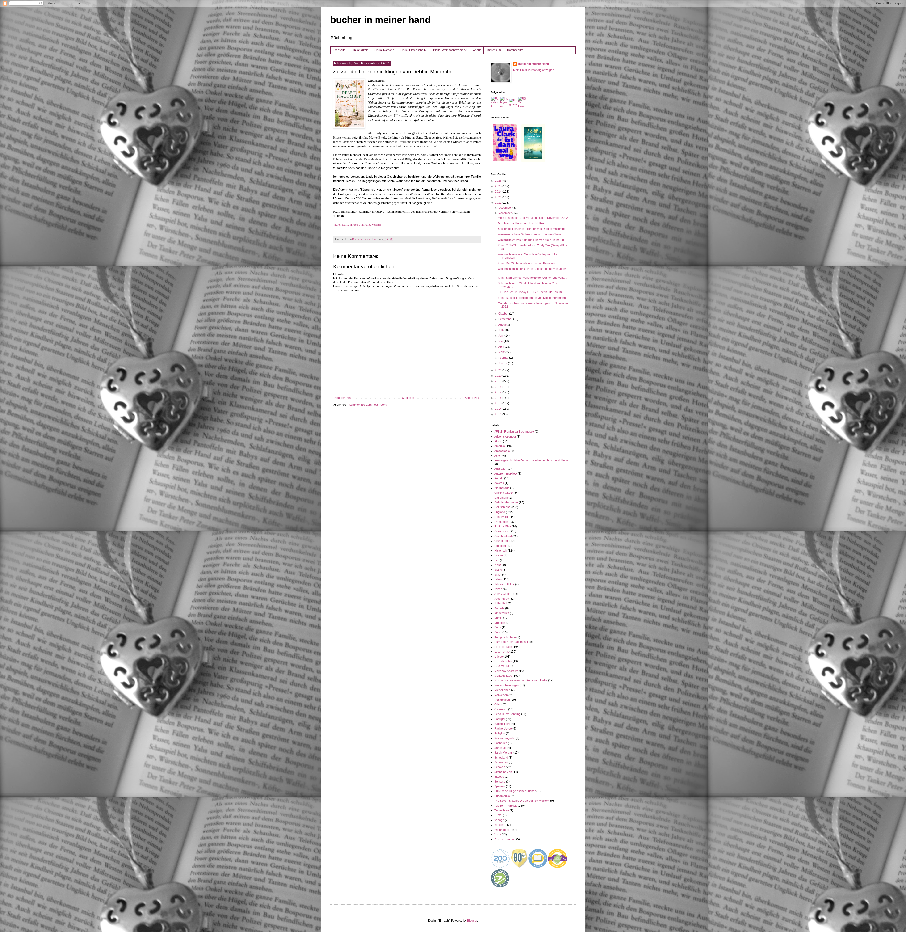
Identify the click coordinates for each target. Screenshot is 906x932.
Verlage (499, 820)
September (505, 319)
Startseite (339, 50)
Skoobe (499, 776)
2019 (498, 381)
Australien (500, 468)
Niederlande (502, 690)
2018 (498, 386)
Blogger (472, 920)
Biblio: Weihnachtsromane (450, 50)
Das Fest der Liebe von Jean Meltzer (521, 223)
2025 (498, 186)
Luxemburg (501, 666)
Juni (501, 335)
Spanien (499, 786)
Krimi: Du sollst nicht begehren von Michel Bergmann (532, 297)
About (477, 50)
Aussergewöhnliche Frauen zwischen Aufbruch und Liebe (531, 460)
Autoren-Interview (505, 473)
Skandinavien (503, 772)
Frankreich (501, 521)
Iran (496, 560)
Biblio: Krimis (360, 50)
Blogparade (501, 488)
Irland (498, 565)
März (501, 352)
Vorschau (500, 825)
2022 (498, 202)
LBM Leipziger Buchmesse (511, 642)
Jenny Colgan (503, 593)
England (499, 512)
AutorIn (498, 478)
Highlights (500, 546)
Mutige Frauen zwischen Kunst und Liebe (520, 680)
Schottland (501, 757)
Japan (498, 589)
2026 (498, 180)
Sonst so (499, 781)
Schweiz (499, 767)
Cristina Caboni (504, 492)
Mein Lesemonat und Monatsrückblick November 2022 (533, 217)
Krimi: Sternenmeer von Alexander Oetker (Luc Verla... (532, 277)
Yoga (497, 834)
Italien (498, 579)
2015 (498, 403)
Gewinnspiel (502, 531)
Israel (497, 574)
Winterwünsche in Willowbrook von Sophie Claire (529, 234)
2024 (498, 191)
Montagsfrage (503, 675)
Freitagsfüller (502, 526)
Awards (499, 483)
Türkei (498, 815)
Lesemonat (501, 651)
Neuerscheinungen (506, 685)
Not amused (502, 699)
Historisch (500, 550)
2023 (498, 197)
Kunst (498, 632)
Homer (498, 555)
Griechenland (503, 536)
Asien (498, 455)
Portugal (499, 719)
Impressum (494, 50)
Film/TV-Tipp (502, 517)
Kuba (497, 627)
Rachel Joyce (503, 728)
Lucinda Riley (503, 661)
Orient (498, 704)
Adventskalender (505, 436)
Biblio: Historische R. (413, 50)
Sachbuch (500, 743)
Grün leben (501, 541)
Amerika (499, 446)
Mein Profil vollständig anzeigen (533, 70)
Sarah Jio (500, 748)
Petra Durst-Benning (507, 714)
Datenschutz (515, 50)
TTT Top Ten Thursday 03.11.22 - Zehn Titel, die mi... (531, 292)
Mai (501, 341)
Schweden (501, 762)
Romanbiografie (504, 738)
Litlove (498, 656)
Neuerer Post (342, 398)
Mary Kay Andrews (506, 671)
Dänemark (501, 497)
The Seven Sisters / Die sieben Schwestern (521, 800)
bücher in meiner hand (380, 20)
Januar (503, 363)
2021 (498, 370)
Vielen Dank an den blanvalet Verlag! (357, 224)
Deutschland (502, 507)
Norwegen (501, 695)
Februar (503, 357)
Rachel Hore (502, 723)
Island (498, 569)
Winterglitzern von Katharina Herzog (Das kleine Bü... (532, 240)
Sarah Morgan (503, 752)
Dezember (505, 207)
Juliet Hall (500, 603)
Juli (500, 330)
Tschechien (501, 810)
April (501, 346)
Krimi (497, 618)
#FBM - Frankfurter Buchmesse (514, 431)
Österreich (501, 709)
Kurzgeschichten (505, 637)
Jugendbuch (502, 598)
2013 (498, 414)
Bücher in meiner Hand (533, 64)
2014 (498, 408)
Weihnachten (502, 829)
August (503, 324)
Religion (499, 733)
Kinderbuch (501, 613)
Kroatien (499, 622)
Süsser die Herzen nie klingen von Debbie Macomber (532, 229)
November (505, 213)
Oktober (503, 313)
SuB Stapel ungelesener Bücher (515, 791)
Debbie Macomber (506, 502)
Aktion (498, 441)
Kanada (499, 608)
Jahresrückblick (504, 584)
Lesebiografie (503, 647)
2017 (498, 392)
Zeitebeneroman (505, 839)
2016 (498, 398)
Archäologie (502, 451)
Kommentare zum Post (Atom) (368, 404)
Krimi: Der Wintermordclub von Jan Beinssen (526, 263)
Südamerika (502, 796)
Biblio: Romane (384, 50)
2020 (498, 375)
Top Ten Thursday (505, 805)
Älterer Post (472, 398)
